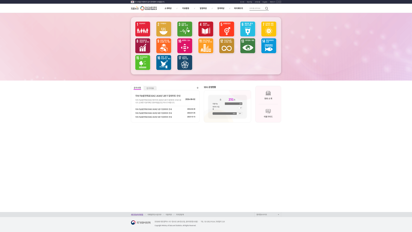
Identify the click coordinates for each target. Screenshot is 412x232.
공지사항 (137, 87)
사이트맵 (257, 2)
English (265, 2)
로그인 (242, 2)
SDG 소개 (268, 98)
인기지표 (150, 88)
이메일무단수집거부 (154, 214)
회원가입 (249, 2)
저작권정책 (180, 214)
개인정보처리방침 (137, 214)
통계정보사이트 (262, 214)
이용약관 (169, 214)
